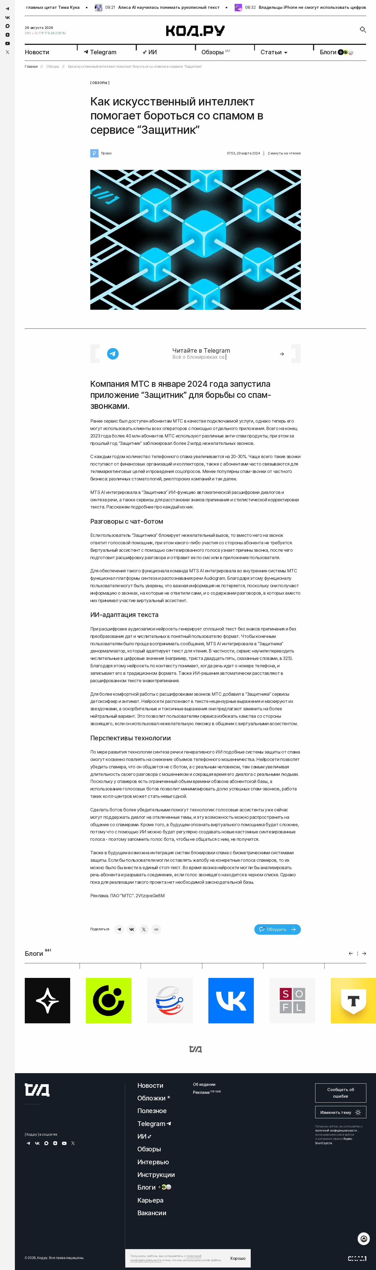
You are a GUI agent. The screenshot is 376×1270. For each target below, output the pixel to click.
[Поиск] (363, 30)
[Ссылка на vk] (7, 17)
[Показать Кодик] (364, 1238)
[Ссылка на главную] (37, 1090)
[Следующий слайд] (364, 953)
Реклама (204, 1092)
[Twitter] (144, 929)
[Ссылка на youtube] (7, 43)
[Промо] (94, 153)
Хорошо (238, 1258)
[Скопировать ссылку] (156, 929)
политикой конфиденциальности (336, 1130)
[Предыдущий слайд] (351, 954)
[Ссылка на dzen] (7, 35)
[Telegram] (119, 929)
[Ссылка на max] (7, 26)
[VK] (132, 929)
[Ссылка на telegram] (7, 8)
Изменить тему (335, 1112)
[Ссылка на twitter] (7, 52)
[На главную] (195, 31)
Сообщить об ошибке (340, 1092)
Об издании (204, 1084)
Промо (106, 153)
